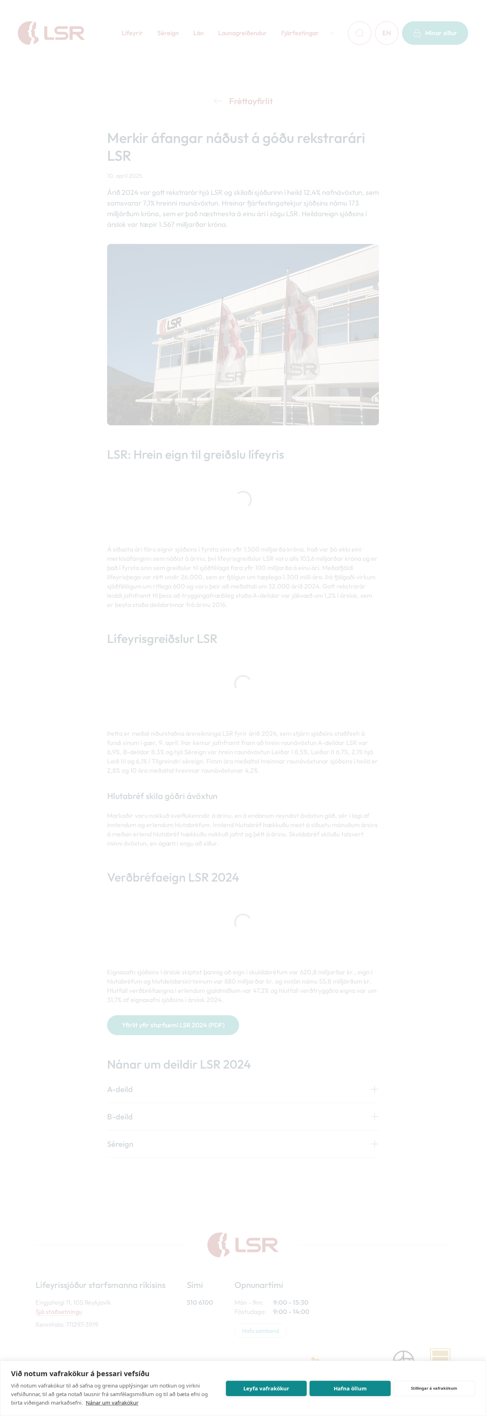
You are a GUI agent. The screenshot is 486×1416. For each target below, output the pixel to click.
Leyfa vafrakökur (266, 1388)
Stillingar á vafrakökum (434, 1388)
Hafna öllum (350, 1388)
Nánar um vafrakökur (112, 1402)
